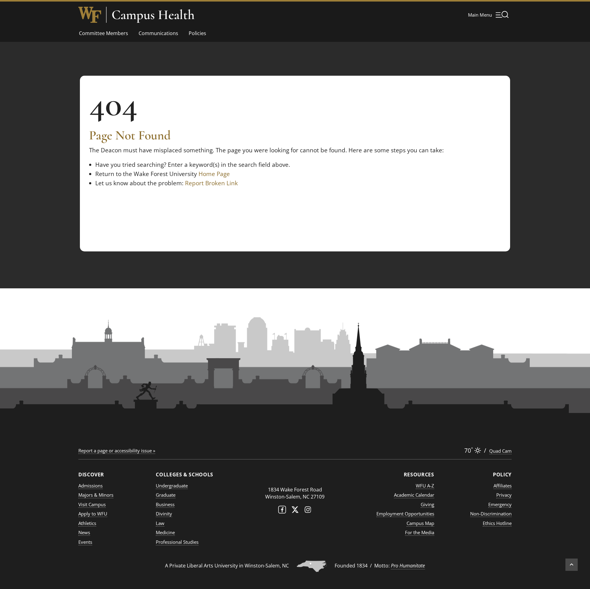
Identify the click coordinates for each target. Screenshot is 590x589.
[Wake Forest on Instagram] (308, 511)
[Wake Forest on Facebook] (282, 511)
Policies (197, 33)
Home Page (214, 174)
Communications (158, 33)
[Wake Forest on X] (295, 511)
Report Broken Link (211, 183)
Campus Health (153, 15)
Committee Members (103, 33)
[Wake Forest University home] (89, 15)
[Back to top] (571, 565)
